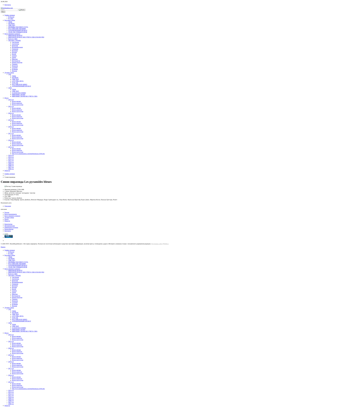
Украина (14, 64)
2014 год (11, 155)
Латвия (14, 56)
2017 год (11, 133)
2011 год (11, 160)
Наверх (3, 247)
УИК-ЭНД (11, 25)
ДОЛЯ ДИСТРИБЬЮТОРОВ (17, 32)
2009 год (11, 164)
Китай (14, 54)
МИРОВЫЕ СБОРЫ (18, 94)
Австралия (15, 42)
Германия (15, 49)
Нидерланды (16, 61)
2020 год (11, 113)
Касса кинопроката (10, 214)
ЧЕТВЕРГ (11, 23)
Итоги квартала (17, 103)
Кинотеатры (8, 224)
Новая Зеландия (17, 62)
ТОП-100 (15, 83)
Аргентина (15, 44)
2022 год (11, 99)
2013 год (11, 157)
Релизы (6, 212)
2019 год (11, 120)
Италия (14, 52)
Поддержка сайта (156, 244)
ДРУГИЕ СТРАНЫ (14, 40)
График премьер (9, 15)
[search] (21, 10)
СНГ (9, 74)
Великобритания (17, 47)
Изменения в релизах (11, 227)
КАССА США (12, 39)
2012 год (11, 159)
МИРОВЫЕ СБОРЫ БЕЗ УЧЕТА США (24, 96)
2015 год (11, 147)
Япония (14, 71)
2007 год (11, 167)
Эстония (14, 67)
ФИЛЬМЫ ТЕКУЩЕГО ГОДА (18, 27)
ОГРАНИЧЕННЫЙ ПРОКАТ (17, 30)
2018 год (11, 126)
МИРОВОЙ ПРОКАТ (15, 35)
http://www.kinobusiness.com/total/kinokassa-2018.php (28, 153)
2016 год (11, 140)
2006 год (11, 169)
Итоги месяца (16, 101)
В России (11, 17)
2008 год (11, 165)
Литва (14, 57)
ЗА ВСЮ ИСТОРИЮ (19, 93)
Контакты (7, 5)
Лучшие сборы (9, 72)
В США (10, 18)
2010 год (11, 162)
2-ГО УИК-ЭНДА (18, 81)
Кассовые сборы (9, 20)
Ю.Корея (15, 69)
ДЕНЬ (10, 22)
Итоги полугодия (17, 104)
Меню (3, 12)
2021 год (11, 106)
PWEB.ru (166, 244)
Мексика (15, 59)
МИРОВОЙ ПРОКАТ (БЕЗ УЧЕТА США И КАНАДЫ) (26, 37)
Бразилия (15, 45)
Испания (15, 50)
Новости (7, 170)
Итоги (6, 98)
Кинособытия (8, 229)
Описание (7, 206)
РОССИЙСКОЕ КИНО (19, 84)
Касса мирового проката (12, 34)
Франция (15, 66)
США (10, 88)
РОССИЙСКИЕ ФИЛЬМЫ (17, 28)
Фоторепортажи (9, 226)
